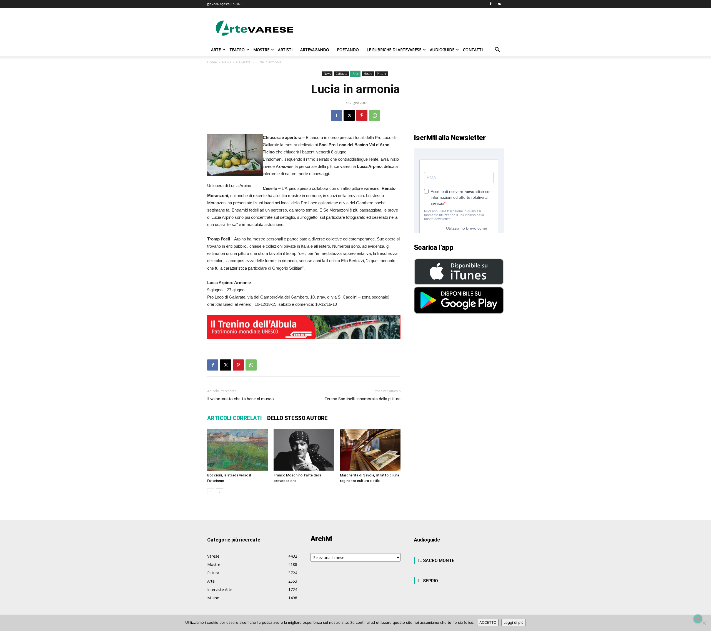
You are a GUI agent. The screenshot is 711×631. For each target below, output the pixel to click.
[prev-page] (210, 491)
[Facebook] (490, 4)
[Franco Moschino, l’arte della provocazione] (304, 450)
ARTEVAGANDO (314, 49)
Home (212, 62)
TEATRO (237, 49)
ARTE (216, 49)
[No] (704, 623)
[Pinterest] (361, 115)
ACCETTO (487, 622)
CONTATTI (473, 49)
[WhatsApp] (374, 115)
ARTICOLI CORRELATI (234, 418)
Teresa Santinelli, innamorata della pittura (362, 398)
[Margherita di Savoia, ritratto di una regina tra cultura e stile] (370, 450)
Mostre (368, 74)
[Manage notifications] (698, 618)
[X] (349, 115)
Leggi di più (514, 622)
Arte (355, 74)
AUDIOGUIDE (442, 49)
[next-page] (219, 491)
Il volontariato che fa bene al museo (240, 398)
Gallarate (243, 62)
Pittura (381, 74)
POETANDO (348, 49)
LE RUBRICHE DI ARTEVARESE (394, 49)
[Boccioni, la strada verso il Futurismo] (237, 450)
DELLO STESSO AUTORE (297, 418)
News (226, 62)
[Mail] (499, 4)
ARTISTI (285, 49)
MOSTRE (261, 49)
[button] (497, 50)
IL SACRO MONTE (436, 560)
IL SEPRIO (428, 580)
